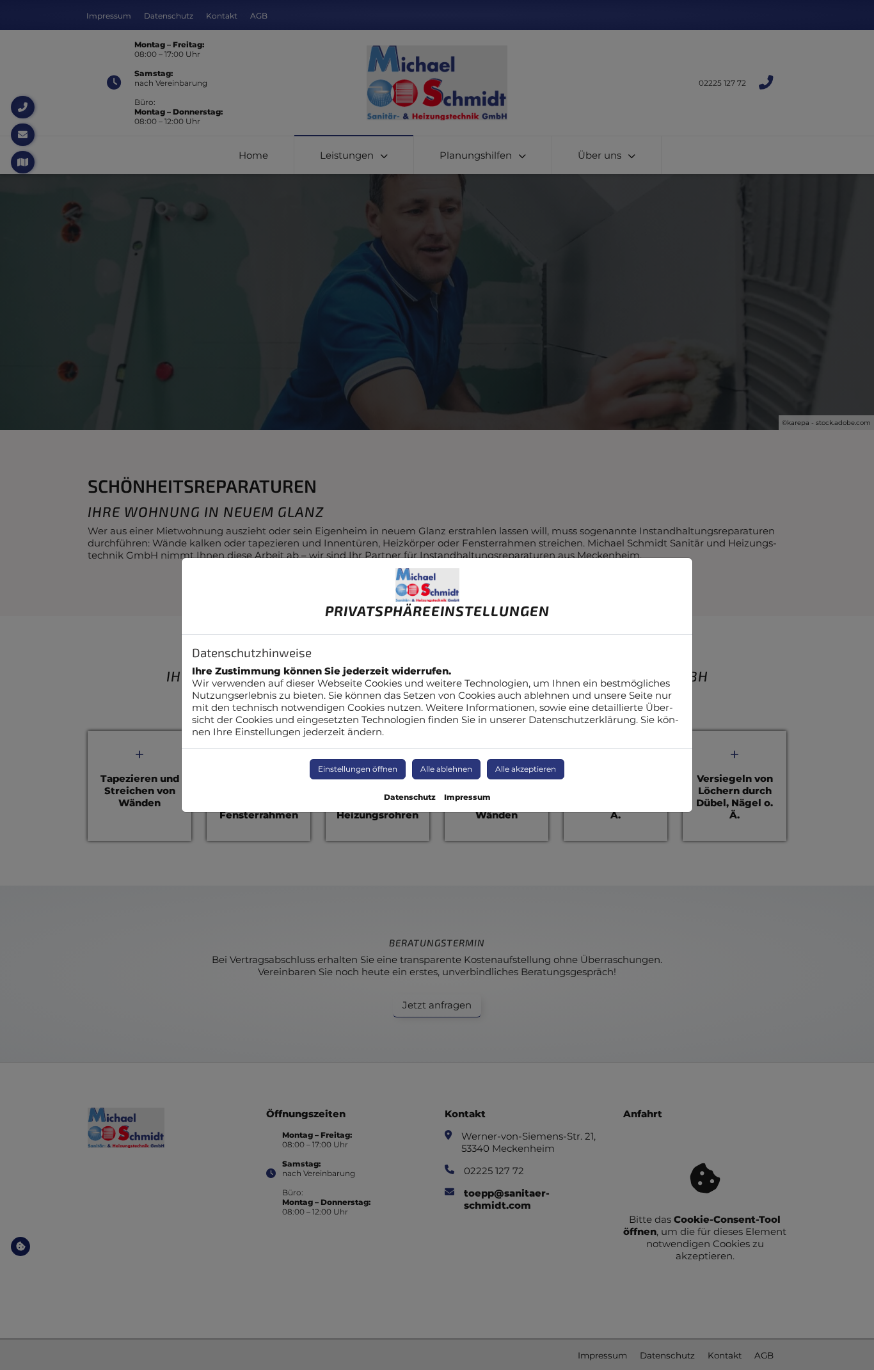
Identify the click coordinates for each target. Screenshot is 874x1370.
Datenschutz (410, 797)
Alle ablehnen (446, 769)
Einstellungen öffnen (357, 769)
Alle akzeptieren (525, 769)
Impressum (467, 797)
